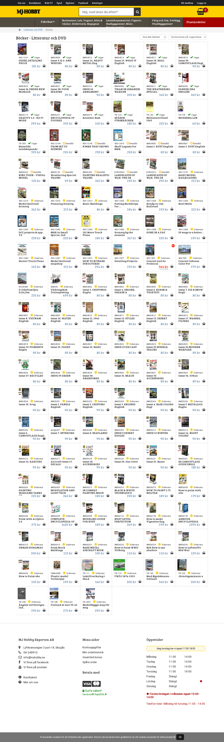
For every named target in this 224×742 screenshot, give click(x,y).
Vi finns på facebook (36, 662)
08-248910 (30, 652)
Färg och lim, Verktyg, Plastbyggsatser (166, 22)
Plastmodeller (196, 22)
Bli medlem (187, 2)
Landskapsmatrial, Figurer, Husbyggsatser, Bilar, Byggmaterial (124, 24)
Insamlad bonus (92, 657)
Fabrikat (47, 22)
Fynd (59, 2)
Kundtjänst (35, 2)
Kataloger (97, 2)
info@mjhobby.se (34, 657)
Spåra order (89, 662)
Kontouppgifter (91, 647)
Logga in (201, 2)
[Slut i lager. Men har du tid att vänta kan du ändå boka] (43, 410)
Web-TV (49, 2)
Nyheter (70, 2)
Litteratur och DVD (33, 29)
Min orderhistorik (92, 652)
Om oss (21, 2)
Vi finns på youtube (35, 667)
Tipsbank (83, 2)
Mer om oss (30, 682)
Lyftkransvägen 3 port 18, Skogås (44, 647)
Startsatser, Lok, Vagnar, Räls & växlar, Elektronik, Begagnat (82, 22)
